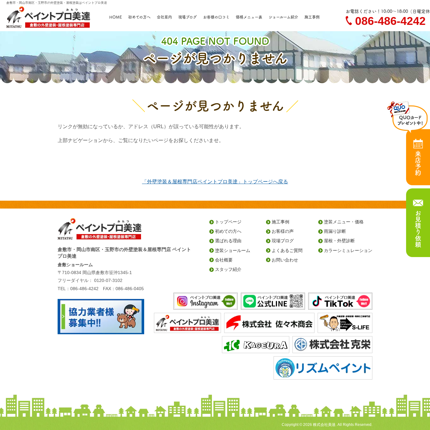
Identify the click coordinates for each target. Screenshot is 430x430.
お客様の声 (283, 231)
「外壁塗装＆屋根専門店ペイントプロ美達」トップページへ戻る (215, 181)
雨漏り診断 (335, 231)
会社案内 (164, 17)
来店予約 (418, 163)
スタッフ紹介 (228, 269)
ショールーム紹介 (283, 17)
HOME (115, 17)
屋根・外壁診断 (339, 240)
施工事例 (312, 17)
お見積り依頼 (418, 229)
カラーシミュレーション (348, 250)
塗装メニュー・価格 (344, 221)
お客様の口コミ (216, 17)
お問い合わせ (285, 259)
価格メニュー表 (249, 17)
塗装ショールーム (232, 250)
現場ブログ (187, 17)
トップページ (228, 221)
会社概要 (224, 259)
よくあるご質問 (287, 250)
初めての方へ (139, 17)
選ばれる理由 (228, 240)
